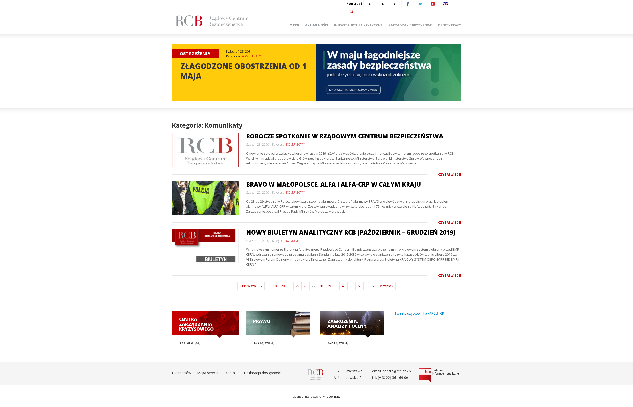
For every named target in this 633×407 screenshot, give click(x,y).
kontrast (354, 3)
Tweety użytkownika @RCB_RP (419, 313)
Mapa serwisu (208, 372)
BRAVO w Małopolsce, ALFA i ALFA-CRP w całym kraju (333, 184)
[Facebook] (408, 3)
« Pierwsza (248, 286)
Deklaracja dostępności (262, 372)
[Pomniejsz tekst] (370, 3)
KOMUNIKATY (251, 56)
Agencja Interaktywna (307, 396)
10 (275, 286)
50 (351, 286)
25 (297, 286)
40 (343, 286)
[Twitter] (420, 3)
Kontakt (231, 372)
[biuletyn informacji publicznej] (440, 375)
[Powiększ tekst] (395, 3)
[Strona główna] (217, 21)
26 (305, 286)
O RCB (294, 25)
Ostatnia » (385, 286)
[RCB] (315, 373)
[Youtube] (433, 3)
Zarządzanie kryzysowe (410, 25)
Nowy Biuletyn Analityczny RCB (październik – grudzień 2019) (351, 232)
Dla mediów (181, 372)
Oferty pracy (449, 25)
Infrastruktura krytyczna (358, 25)
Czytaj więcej (449, 174)
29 (329, 286)
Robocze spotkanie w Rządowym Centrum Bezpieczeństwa (344, 136)
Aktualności (316, 25)
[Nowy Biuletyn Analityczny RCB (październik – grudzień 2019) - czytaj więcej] (205, 246)
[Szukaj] (351, 11)
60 (359, 286)
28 (321, 286)
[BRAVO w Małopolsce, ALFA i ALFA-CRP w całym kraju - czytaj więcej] (205, 198)
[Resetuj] (382, 3)
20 (283, 286)
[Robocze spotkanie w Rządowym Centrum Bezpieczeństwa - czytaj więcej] (205, 150)
